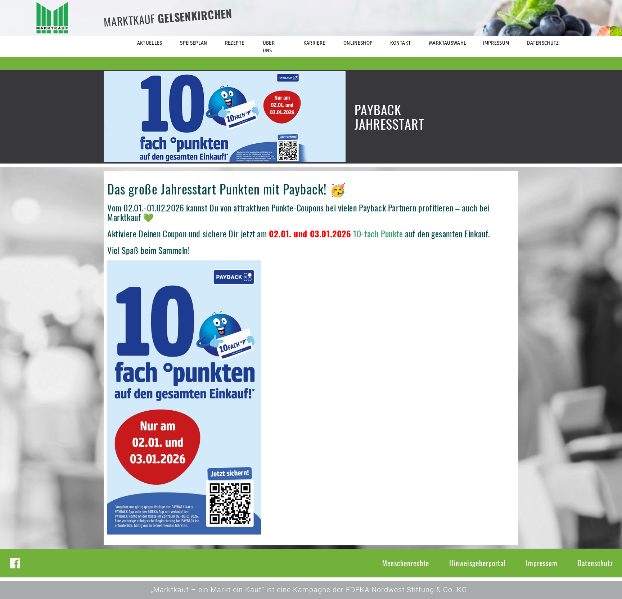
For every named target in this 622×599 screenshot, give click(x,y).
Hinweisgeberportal (477, 563)
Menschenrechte (405, 563)
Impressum (542, 563)
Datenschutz (595, 563)
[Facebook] (15, 563)
